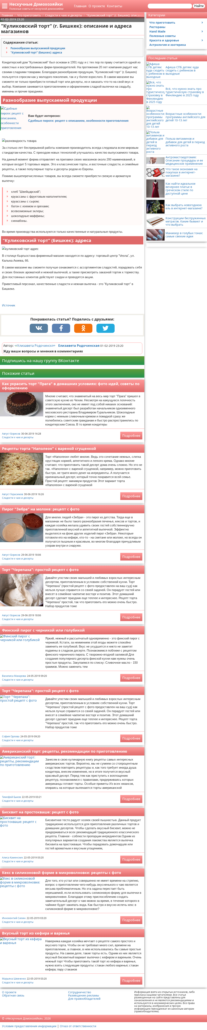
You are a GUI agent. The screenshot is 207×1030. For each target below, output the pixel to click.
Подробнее (131, 435)
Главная (80, 6)
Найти (199, 6)
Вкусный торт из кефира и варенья (36, 933)
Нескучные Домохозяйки (36, 4)
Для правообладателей (84, 998)
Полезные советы (162, 36)
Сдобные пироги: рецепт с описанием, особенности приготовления (78, 120)
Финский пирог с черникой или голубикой (43, 630)
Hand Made (157, 31)
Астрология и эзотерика (167, 45)
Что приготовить (162, 22)
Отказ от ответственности (78, 1026)
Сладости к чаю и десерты (17, 437)
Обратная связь (13, 995)
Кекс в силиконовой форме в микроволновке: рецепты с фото (61, 872)
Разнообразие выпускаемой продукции (38, 48)
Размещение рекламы (83, 995)
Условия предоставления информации (29, 1026)
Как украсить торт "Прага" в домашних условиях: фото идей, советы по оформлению (70, 385)
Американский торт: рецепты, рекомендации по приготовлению (64, 751)
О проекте (97, 6)
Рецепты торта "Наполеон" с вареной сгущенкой (49, 448)
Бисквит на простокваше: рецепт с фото (40, 812)
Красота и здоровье (164, 40)
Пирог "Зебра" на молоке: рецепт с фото (40, 509)
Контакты (114, 6)
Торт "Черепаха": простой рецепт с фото (40, 569)
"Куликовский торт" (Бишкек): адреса (36, 52)
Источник (8, 305)
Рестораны (157, 27)
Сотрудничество (79, 992)
